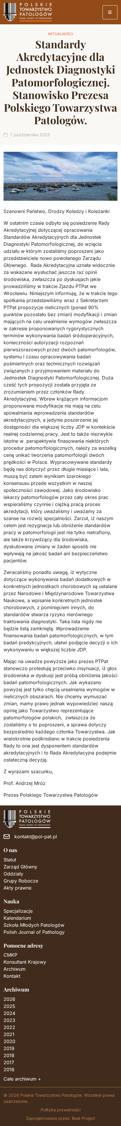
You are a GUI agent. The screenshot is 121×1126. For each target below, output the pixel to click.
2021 (9, 1034)
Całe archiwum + (22, 1079)
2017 (9, 1062)
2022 (9, 1027)
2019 (9, 1048)
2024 (9, 1013)
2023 (9, 1020)
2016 (9, 1069)
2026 (9, 999)
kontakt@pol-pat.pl (35, 836)
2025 (9, 1006)
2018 (9, 1055)
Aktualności (60, 34)
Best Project (83, 1118)
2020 (9, 1041)
